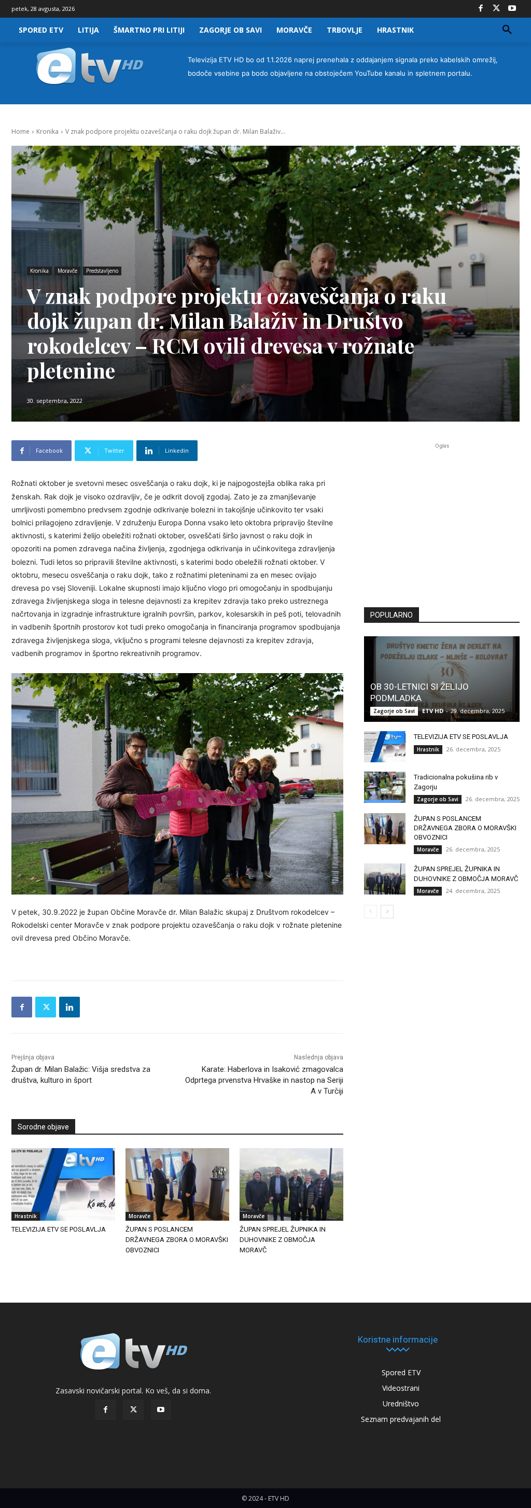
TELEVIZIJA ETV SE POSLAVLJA (58, 1229)
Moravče (67, 270)
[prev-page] (370, 911)
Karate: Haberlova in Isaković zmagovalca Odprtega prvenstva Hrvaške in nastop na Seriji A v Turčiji (264, 1080)
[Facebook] (480, 9)
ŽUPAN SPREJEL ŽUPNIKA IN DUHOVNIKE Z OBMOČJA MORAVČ (283, 1239)
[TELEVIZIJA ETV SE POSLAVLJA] (63, 1184)
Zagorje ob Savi (394, 711)
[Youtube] (512, 9)
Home (20, 131)
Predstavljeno (102, 270)
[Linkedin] (69, 1007)
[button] (507, 30)
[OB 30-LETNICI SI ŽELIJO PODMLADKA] (442, 679)
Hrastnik (26, 1216)
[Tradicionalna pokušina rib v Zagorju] (385, 787)
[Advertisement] (442, 520)
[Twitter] (496, 9)
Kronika (47, 131)
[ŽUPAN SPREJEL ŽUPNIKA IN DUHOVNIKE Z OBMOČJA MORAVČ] (291, 1184)
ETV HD (432, 711)
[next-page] (387, 911)
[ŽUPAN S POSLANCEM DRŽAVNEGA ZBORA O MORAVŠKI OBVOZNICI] (177, 1184)
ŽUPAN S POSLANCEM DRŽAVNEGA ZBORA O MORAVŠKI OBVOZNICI (176, 1239)
